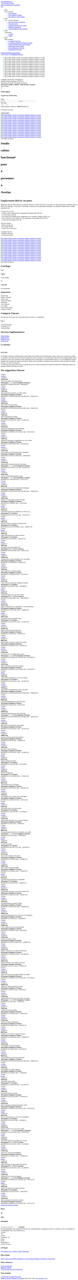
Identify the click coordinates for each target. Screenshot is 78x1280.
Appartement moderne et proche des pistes (13, 464)
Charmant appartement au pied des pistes (13, 701)
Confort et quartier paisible (9, 1010)
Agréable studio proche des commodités (13, 879)
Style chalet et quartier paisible (10, 867)
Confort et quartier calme (8, 939)
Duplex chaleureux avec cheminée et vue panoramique (17, 606)
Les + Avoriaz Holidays (12, 20)
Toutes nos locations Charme (9, 1205)
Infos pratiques (9, 39)
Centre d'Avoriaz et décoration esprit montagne (15, 488)
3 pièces (3, 376)
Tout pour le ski (13, 24)
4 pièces (3, 447)
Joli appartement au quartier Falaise (11, 903)
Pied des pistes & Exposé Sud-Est (11, 630)
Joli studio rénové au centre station (11, 808)
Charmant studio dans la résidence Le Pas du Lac (15, 511)
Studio (3, 506)
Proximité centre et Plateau (9, 749)
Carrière (19, 1251)
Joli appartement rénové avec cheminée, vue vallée (16, 832)
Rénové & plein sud (7, 773)
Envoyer (22, 1227)
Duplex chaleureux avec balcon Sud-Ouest (13, 951)
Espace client (5, 5)
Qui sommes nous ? (7, 1251)
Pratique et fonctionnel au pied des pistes (13, 500)
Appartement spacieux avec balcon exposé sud (15, 891)
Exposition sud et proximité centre (11, 618)
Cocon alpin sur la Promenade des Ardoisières (14, 452)
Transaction (8, 32)
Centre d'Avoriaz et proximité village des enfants (15, 974)
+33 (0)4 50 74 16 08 (7, 1276)
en (2, 6)
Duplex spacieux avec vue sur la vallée (12, 1129)
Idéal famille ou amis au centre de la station (14, 642)
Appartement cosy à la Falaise (10, 784)
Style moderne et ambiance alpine (11, 571)
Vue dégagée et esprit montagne (10, 1045)
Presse (15, 1251)
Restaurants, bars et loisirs (16, 46)
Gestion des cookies (30, 1278)
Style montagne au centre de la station (12, 666)
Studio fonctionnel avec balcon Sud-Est (12, 535)
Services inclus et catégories (16, 22)
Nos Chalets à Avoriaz (15, 15)
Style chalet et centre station (9, 405)
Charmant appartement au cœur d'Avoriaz (13, 713)
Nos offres (4, 1)
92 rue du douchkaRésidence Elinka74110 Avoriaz (6, 1267)
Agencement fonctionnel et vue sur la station (14, 678)
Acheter (10, 34)
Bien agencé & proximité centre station (12, 725)
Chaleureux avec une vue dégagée (11, 1176)
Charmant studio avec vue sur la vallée (12, 594)
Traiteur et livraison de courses (17, 25)
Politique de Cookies (17, 1278)
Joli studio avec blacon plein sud (10, 547)
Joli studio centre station (8, 1081)
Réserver (9, 1)
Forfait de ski (5, 337)
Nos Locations (9, 12)
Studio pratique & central (8, 761)
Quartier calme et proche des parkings (12, 737)
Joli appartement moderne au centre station (13, 393)
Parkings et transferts (14, 27)
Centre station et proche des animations (12, 927)
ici (24, 1230)
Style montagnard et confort (9, 416)
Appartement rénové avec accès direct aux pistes (15, 998)
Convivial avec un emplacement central (12, 654)
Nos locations (12, 13)
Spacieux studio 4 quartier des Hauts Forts (13, 523)
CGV (46, 1278)
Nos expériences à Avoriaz (16, 48)
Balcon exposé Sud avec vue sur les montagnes (15, 1117)
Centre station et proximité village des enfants (14, 583)
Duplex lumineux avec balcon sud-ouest (13, 962)
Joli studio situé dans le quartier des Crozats (14, 1140)
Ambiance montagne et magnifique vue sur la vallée (16, 440)
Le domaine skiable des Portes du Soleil (20, 43)
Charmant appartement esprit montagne (12, 428)
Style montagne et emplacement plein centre (14, 1105)
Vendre (10, 36)
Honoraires (25, 1251)
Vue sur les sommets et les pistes (10, 856)
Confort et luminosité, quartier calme (12, 476)
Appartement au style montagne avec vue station (15, 559)
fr (1, 6)
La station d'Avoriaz (14, 41)
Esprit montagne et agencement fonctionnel (14, 1164)
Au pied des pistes (6, 844)
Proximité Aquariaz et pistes (9, 1093)
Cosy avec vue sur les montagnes (11, 1152)
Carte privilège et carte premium (18, 29)
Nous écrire (17, 1276)
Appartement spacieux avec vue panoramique (14, 820)
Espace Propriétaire (14, 5)
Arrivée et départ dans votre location (19, 44)
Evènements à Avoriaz (15, 49)
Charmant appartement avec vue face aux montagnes (16, 915)
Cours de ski (4, 341)
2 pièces (3, 388)
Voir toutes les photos (7, 83)
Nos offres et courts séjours (16, 17)
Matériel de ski (5, 339)
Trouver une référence (11, 1259)
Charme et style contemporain (10, 1022)
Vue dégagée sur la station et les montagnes (14, 796)
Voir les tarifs (5, 86)
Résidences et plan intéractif (26, 1259)
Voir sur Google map (16, 1269)
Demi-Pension (5, 336)
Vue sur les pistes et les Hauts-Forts (11, 381)
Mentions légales (6, 1278)
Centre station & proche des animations (12, 1057)
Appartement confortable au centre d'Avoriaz (14, 689)
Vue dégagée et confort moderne (10, 1069)
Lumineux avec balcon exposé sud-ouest (13, 1034)
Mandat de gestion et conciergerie (45, 1259)
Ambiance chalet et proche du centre (12, 986)
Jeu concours (40, 1278)
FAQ (2, 1259)
